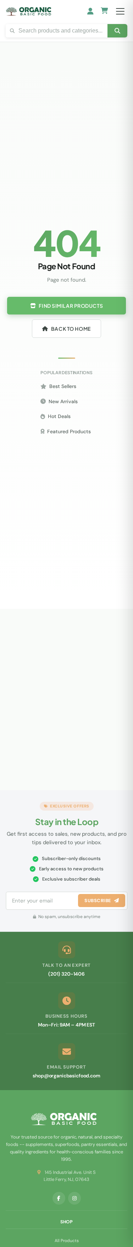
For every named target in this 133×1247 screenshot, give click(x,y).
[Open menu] (120, 11)
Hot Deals (59, 416)
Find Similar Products (71, 305)
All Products (67, 1240)
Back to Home (71, 328)
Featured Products (69, 431)
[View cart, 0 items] (104, 11)
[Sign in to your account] (90, 11)
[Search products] (117, 30)
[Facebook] (58, 1198)
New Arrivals (63, 401)
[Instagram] (74, 1198)
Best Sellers (62, 386)
